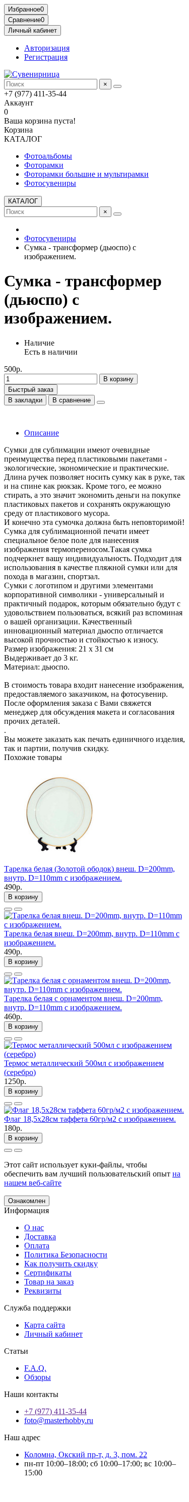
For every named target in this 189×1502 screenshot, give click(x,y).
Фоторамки (44, 165)
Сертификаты (48, 1272)
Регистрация (46, 57)
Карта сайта (44, 1325)
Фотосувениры (50, 183)
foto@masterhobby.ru (58, 1420)
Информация (26, 1210)
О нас (34, 1227)
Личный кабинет (53, 1334)
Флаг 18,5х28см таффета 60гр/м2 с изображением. (90, 1119)
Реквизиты (42, 1290)
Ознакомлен (26, 1201)
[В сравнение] (18, 909)
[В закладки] (8, 909)
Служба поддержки (37, 1308)
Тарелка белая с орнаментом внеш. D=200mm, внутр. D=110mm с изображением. (83, 1003)
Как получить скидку (61, 1263)
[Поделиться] (101, 402)
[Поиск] (117, 86)
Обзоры (37, 1377)
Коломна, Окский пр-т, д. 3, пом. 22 (85, 1454)
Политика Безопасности (65, 1254)
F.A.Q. (35, 1368)
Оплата (36, 1245)
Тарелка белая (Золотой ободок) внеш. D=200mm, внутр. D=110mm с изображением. (89, 873)
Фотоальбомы (48, 156)
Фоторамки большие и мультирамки (86, 174)
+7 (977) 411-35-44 (55, 1411)
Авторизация (47, 48)
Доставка (40, 1236)
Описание (41, 432)
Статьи (16, 1351)
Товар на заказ (49, 1281)
